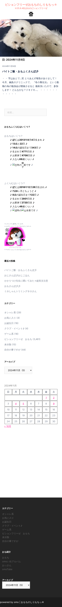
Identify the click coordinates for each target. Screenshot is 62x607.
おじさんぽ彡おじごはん (17, 275)
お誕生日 (9, 323)
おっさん (6, 565)
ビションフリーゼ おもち (18, 339)
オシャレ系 (10, 312)
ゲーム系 (9, 333)
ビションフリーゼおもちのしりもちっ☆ (31, 4)
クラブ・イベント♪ (14, 328)
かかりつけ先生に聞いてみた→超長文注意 (26, 280)
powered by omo (9, 602)
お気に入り (10, 317)
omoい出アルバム (11, 561)
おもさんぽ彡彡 (12, 286)
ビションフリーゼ (15, 247)
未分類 (7, 344)
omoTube (7, 569)
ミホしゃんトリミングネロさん (20, 291)
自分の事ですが (12, 349)
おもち (5, 557)
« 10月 (7, 426)
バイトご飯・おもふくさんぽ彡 (20, 71)
